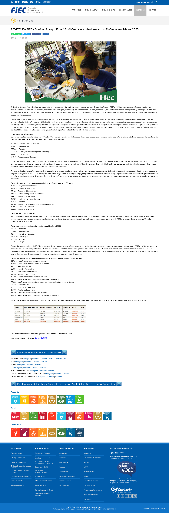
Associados (63, 453)
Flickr (65, 359)
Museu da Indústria (17, 481)
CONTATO (152, 10)
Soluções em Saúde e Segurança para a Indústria (44, 462)
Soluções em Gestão (42, 467)
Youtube (58, 359)
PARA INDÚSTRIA (91, 10)
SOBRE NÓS (140, 10)
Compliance (88, 499)
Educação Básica (16, 453)
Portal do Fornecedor (91, 494)
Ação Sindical (63, 471)
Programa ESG (40, 476)
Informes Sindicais (65, 481)
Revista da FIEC (89, 471)
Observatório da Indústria (43, 481)
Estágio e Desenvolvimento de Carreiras (21, 467)
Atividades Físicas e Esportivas (21, 476)
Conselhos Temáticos (91, 481)
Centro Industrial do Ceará (44, 490)
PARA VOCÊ (76, 10)
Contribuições (64, 462)
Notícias (86, 476)
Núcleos (86, 462)
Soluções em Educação (42, 453)
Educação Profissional (18, 458)
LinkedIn (44, 359)
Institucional (88, 453)
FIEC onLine (26, 20)
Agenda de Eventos (17, 485)
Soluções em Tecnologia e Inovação (43, 457)
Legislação (62, 467)
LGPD (86, 467)
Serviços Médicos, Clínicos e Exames (20, 471)
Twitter (51, 359)
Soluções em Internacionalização (41, 471)
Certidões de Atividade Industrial (42, 494)
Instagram (27, 359)
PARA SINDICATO (108, 10)
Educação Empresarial (18, 462)
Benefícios (62, 458)
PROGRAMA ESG (125, 10)
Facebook (35, 359)
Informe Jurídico (64, 485)
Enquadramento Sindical (67, 476)
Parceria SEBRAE (41, 485)
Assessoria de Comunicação (93, 490)
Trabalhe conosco (89, 485)
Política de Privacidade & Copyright (154, 508)
